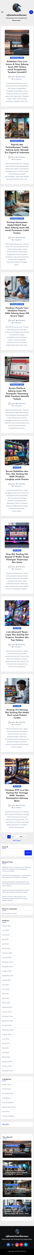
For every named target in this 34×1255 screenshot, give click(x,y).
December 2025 (7, 962)
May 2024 (5, 1048)
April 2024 (5, 1052)
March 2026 (6, 948)
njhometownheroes (16, 15)
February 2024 (7, 1061)
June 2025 (6, 989)
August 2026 (6, 926)
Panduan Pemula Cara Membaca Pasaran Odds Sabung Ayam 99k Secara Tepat (17, 1211)
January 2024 (7, 1066)
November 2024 (7, 1021)
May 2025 (5, 994)
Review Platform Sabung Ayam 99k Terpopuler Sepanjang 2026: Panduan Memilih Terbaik (17, 393)
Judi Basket (6, 1098)
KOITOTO (23, 1251)
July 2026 (5, 930)
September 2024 (7, 1030)
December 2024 (7, 1016)
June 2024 (6, 1043)
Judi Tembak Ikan (8, 1102)
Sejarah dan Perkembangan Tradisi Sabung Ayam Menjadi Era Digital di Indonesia (16, 1172)
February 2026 (7, 953)
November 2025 (7, 966)
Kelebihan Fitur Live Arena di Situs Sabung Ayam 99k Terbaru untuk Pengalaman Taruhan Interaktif (17, 67)
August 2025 (6, 980)
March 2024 (6, 1057)
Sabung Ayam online (17, 57)
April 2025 (5, 998)
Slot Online (17, 467)
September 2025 (7, 975)
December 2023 (7, 1070)
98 (21, 837)
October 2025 (6, 971)
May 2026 (5, 939)
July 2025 (5, 985)
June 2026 (6, 935)
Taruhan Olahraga (8, 1116)
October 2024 (6, 1025)
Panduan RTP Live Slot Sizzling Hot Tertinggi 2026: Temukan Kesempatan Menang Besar (17, 795)
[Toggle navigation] (2, 12)
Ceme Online (6, 1089)
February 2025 (7, 1007)
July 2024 (5, 1039)
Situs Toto (5, 1124)
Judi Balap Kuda (7, 1093)
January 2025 (7, 1012)
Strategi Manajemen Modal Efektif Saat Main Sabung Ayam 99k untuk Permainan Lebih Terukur (17, 227)
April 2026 (5, 944)
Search (5, 847)
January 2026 (7, 957)
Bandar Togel (6, 1084)
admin (13, 77)
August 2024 (6, 1034)
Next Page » (17, 840)
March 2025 (6, 1003)
